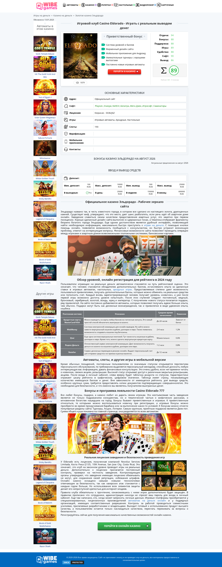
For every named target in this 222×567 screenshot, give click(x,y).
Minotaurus (45, 158)
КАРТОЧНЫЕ (167, 5)
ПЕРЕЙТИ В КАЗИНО (124, 71)
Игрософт (147, 105)
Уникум (107, 105)
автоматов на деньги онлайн (147, 500)
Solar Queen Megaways (45, 117)
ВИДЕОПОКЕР (147, 5)
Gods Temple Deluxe (45, 53)
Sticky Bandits (45, 198)
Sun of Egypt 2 (45, 97)
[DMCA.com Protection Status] (73, 564)
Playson (99, 105)
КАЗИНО (90, 5)
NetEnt (116, 105)
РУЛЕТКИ (106, 5)
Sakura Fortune (45, 138)
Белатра (125, 105)
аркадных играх (122, 289)
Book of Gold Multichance (45, 261)
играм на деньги (154, 225)
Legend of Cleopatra (45, 219)
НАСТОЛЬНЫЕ (126, 5)
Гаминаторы (159, 105)
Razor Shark (45, 282)
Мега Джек (135, 105)
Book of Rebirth (45, 239)
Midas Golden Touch (45, 178)
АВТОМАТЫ (72, 5)
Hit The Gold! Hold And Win (45, 75)
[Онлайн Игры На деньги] (47, 563)
